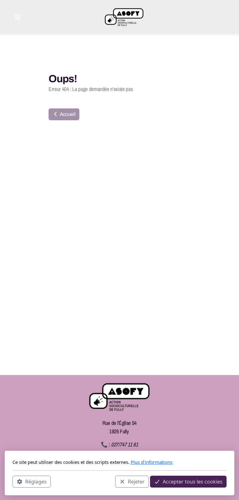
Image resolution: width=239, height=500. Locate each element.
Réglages (36, 481)
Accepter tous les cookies (193, 481)
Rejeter (136, 481)
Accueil (67, 114)
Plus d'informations (151, 462)
